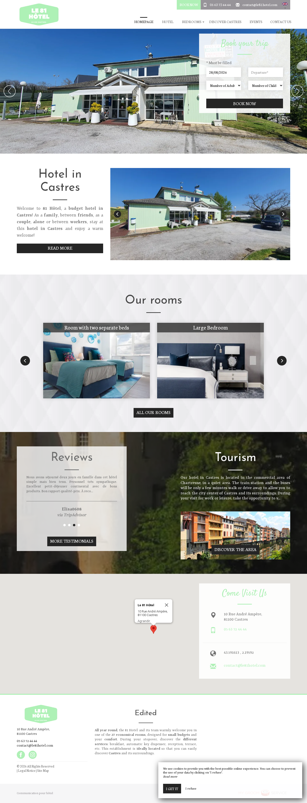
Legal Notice (26, 770)
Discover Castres (225, 21)
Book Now (189, 4)
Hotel (167, 21)
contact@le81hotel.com (259, 4)
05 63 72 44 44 (220, 4)
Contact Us (280, 21)
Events (256, 21)
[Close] (166, 605)
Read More (60, 248)
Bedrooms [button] (192, 21)
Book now (244, 103)
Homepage (143, 21)
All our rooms (153, 412)
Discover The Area (235, 549)
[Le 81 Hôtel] (37, 14)
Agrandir (144, 621)
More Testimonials (71, 541)
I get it (172, 788)
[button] (285, 4)
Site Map (43, 770)
